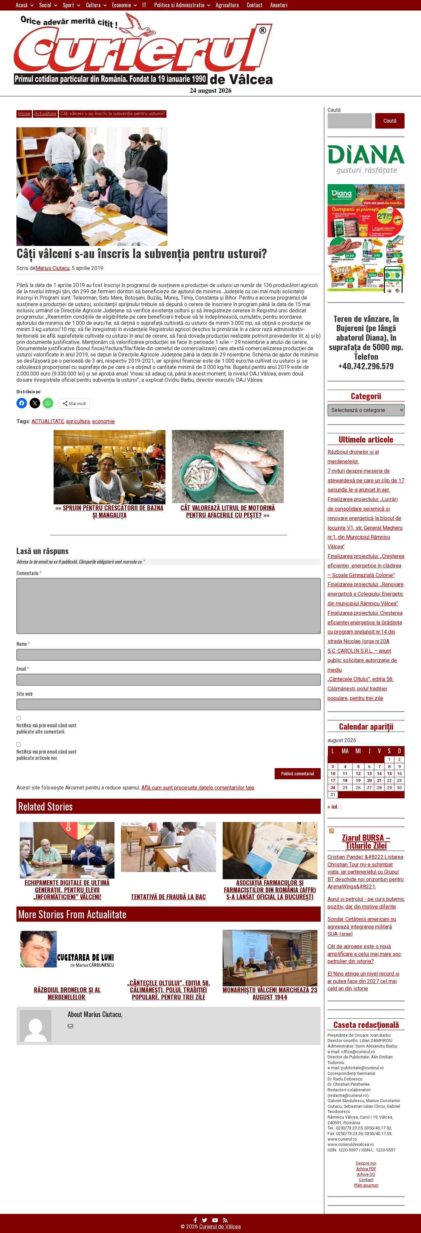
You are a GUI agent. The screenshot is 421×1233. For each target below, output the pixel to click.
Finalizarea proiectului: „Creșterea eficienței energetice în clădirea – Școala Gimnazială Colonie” (366, 565)
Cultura (93, 5)
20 (369, 780)
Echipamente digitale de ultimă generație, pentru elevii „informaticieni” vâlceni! (67, 889)
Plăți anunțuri (366, 1185)
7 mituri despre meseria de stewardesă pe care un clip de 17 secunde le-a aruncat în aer (366, 480)
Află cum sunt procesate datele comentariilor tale (197, 788)
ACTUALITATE (48, 421)
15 (389, 773)
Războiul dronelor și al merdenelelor (67, 993)
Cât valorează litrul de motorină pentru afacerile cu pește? (228, 511)
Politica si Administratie (179, 5)
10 (333, 773)
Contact (254, 5)
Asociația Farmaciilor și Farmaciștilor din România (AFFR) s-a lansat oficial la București (270, 889)
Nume (23, 644)
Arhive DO (366, 1174)
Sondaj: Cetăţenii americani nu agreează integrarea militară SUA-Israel (362, 926)
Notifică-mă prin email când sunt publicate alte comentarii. (46, 728)
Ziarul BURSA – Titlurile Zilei (366, 841)
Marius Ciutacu (52, 268)
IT (144, 5)
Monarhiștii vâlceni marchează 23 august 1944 (270, 993)
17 (333, 780)
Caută (334, 110)
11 (345, 773)
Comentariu (28, 573)
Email (22, 669)
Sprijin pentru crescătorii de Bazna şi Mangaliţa (113, 511)
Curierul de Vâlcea (220, 1226)
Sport (68, 5)
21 (379, 780)
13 (369, 773)
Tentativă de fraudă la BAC (168, 896)
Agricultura (227, 5)
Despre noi (366, 1163)
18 (345, 780)
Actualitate (45, 113)
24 (333, 787)
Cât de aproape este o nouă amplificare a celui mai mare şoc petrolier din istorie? (364, 953)
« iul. (333, 807)
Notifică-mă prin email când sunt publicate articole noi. (46, 755)
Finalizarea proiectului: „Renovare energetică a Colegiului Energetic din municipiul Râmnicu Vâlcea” (366, 594)
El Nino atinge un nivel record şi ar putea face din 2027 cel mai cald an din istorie (363, 981)
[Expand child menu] (32, 5)
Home (24, 113)
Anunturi (278, 5)
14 (379, 773)
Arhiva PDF (366, 1168)
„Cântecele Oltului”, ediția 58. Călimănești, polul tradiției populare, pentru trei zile (168, 990)
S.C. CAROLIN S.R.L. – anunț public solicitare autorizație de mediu (362, 660)
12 (358, 773)
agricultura (78, 421)
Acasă (22, 5)
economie (103, 421)
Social (45, 5)
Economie (121, 5)
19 (358, 780)
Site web (24, 694)
